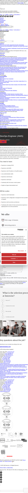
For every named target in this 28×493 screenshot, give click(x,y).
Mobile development (22, 57)
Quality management (10, 44)
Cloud (1, 86)
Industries (2, 21)
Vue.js (7, 78)
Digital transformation (4, 70)
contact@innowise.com (5, 363)
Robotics (2, 371)
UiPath (5, 126)
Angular (4, 78)
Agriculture (2, 101)
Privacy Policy (21, 2)
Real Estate (25, 99)
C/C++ (25, 81)
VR (3, 74)
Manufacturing (7, 97)
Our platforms (3, 108)
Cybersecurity (8, 71)
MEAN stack (2, 120)
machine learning (11, 369)
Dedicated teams (12, 117)
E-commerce (2, 106)
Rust (23, 81)
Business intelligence (9, 68)
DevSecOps (16, 63)
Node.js (11, 81)
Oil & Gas (15, 99)
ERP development (20, 60)
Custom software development (20, 58)
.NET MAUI (20, 84)
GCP (6, 88)
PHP (9, 81)
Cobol (7, 82)
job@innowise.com (5, 346)
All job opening (5, 132)
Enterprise (2, 97)
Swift (1, 85)
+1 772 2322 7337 (9, 352)
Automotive (13, 97)
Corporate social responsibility (6, 46)
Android (3, 84)
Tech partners (8, 48)
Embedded (23, 370)
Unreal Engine (3, 82)
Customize (13, 258)
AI (3, 14)
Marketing (2, 98)
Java (1, 81)
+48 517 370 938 (6, 362)
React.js (5, 119)
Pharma (13, 105)
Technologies (2, 20)
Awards (18, 48)
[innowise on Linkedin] (14, 473)
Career (1, 377)
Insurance (13, 94)
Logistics (18, 97)
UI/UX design (3, 62)
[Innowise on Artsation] (14, 480)
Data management (7, 67)
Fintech (16, 125)
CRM (4, 89)
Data (1, 14)
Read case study (3, 112)
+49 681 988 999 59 (8, 354)
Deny (14, 262)
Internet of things (14, 71)
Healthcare (2, 95)
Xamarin (16, 84)
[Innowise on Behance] (14, 482)
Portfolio (2, 22)
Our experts (20, 46)
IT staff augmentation (4, 117)
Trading (8, 94)
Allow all (14, 254)
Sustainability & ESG (14, 69)
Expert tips (22, 377)
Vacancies (5, 127)
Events (21, 48)
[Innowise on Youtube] (14, 475)
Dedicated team (9, 64)
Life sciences (17, 14)
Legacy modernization (12, 61)
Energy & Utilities (9, 99)
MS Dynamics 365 (6, 90)
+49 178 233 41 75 (9, 355)
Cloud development (12, 60)
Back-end (2, 79)
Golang (20, 81)
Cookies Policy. (10, 467)
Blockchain (20, 71)
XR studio (11, 377)
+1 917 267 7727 (10, 351)
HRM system (16, 109)
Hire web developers (4, 118)
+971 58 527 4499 (6, 357)
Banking (5, 94)
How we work (3, 44)
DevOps (12, 63)
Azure (3, 88)
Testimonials (2, 48)
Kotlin (25, 84)
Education (13, 95)
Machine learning (17, 68)
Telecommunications (19, 95)
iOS (1, 84)
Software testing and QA (16, 62)
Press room (2, 49)
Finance (11, 14)
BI (26, 369)
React (1, 78)
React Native (11, 84)
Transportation (23, 97)
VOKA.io (15, 377)
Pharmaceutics (8, 95)
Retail (21, 94)
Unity (14, 81)
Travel (6, 101)
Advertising (6, 98)
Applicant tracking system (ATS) (6, 109)
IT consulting (16, 364)
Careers (6, 49)
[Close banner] (26, 229)
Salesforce (15, 90)
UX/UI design (3, 365)
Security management (19, 44)
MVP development (4, 60)
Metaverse (2, 72)
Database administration (5, 63)
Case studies (2, 104)
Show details (21, 250)
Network (21, 63)
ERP (1, 89)
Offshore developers (20, 117)
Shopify (1, 126)
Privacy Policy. (3, 467)
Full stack (23, 119)
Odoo (11, 90)
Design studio (6, 377)
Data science (7, 69)
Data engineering (20, 67)
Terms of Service (8, 461)
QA (14, 125)
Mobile (7, 14)
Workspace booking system (17, 110)
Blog (24, 46)
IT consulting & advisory (5, 57)
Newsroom (25, 48)
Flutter (7, 84)
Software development (8, 364)
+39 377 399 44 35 (6, 359)
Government (2, 99)
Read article (2, 53)
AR (0, 74)
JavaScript (11, 78)
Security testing (24, 62)
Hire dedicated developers (5, 116)
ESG (9, 371)
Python (6, 81)
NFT (24, 71)
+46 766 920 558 (7, 361)
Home (1, 127)
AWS (1, 88)
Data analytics (14, 67)
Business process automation (15, 70)
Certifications (14, 48)
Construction (20, 99)
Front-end (2, 77)
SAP (1, 90)
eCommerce (17, 94)
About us (2, 17)
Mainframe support (4, 61)
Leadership (15, 46)
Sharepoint (10, 88)
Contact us (2, 40)
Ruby (17, 81)
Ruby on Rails (17, 119)
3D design (8, 62)
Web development (14, 57)
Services (1, 19)
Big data (1, 67)
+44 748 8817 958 (5, 358)
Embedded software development (7, 58)
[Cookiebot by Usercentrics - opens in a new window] (17, 230)
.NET (3, 81)
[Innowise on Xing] (14, 477)
